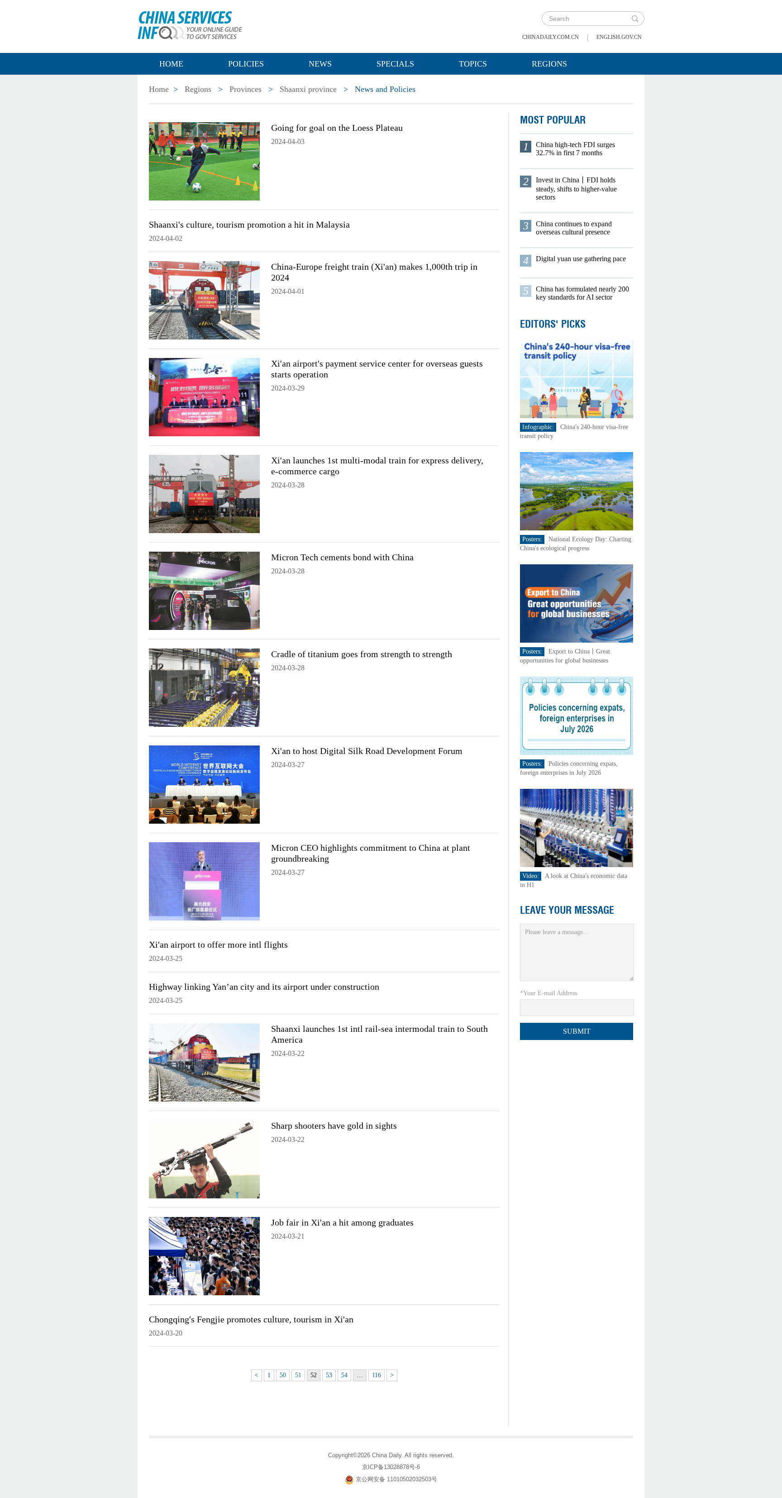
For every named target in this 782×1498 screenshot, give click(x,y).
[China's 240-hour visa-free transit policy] (576, 378)
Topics (473, 63)
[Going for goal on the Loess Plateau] (204, 160)
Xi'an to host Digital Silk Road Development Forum (367, 751)
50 (283, 1375)
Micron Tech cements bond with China (342, 557)
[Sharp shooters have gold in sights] (204, 1158)
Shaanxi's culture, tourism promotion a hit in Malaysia (249, 224)
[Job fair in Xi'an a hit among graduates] (204, 1255)
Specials (395, 63)
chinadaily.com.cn (550, 37)
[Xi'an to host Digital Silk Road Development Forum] (204, 784)
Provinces (245, 89)
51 (298, 1375)
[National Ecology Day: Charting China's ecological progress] (576, 490)
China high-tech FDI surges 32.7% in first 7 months (575, 149)
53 (329, 1375)
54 (344, 1375)
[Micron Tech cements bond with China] (204, 590)
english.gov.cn (619, 37)
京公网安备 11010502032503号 (396, 1479)
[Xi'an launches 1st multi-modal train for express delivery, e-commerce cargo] (204, 493)
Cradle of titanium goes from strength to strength (361, 654)
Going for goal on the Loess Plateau (337, 128)
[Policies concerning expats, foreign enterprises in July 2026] (576, 715)
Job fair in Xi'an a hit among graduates (342, 1222)
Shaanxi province (308, 89)
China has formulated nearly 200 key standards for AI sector (582, 293)
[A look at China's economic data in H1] (576, 827)
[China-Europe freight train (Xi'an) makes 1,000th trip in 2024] (204, 299)
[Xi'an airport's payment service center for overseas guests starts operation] (204, 396)
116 (376, 1375)
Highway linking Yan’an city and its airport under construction (264, 987)
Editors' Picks (553, 324)
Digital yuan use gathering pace (581, 258)
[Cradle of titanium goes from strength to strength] (204, 687)
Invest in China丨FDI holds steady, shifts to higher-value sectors (576, 188)
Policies (246, 63)
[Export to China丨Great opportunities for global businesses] (576, 603)
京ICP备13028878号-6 (391, 1467)
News (320, 63)
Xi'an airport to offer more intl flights (218, 944)
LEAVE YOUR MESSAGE (567, 910)
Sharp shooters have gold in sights (334, 1126)
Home (171, 63)
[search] (635, 18)
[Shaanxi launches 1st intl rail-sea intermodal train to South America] (204, 1062)
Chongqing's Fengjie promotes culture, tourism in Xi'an (251, 1319)
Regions (549, 63)
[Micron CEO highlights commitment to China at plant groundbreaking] (204, 881)
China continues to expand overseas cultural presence (574, 228)
